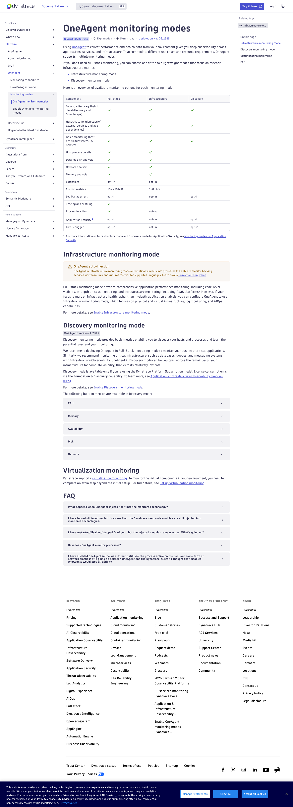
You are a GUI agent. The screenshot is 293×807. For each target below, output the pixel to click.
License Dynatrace (17, 228)
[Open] (53, 30)
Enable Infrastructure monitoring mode (121, 312)
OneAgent (14, 73)
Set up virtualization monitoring (182, 483)
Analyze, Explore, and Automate (25, 176)
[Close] (53, 44)
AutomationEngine (19, 58)
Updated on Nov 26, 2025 (154, 38)
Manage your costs (17, 236)
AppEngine (15, 51)
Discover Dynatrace (18, 30)
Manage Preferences (195, 794)
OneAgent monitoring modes (31, 101)
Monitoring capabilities (24, 80)
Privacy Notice (68, 803)
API (8, 206)
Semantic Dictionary (18, 199)
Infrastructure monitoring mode (260, 43)
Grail (11, 65)
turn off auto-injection (192, 275)
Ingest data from (16, 154)
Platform (11, 44)
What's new (13, 37)
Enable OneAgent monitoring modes (31, 110)
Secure (10, 169)
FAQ (242, 62)
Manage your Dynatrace (20, 221)
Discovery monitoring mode (257, 49)
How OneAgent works (23, 87)
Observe (11, 161)
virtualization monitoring (109, 478)
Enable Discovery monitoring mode (117, 387)
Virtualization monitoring (256, 56)
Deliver (10, 183)
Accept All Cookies (255, 794)
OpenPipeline (16, 123)
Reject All (225, 794)
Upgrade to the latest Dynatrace (28, 130)
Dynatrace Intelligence (20, 139)
